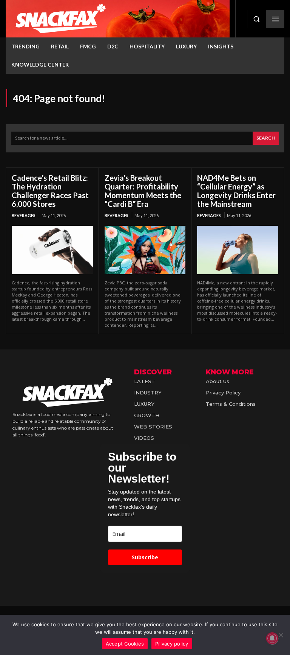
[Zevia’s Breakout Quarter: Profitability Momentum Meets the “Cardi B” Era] (145, 250)
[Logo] (118, 18)
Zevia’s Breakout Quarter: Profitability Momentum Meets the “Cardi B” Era (143, 190)
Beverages (23, 215)
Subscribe (145, 557)
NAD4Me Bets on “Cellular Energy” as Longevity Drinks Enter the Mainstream (236, 190)
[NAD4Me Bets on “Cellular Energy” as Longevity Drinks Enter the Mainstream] (237, 250)
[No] (280, 635)
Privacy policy (171, 644)
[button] (256, 19)
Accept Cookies (125, 644)
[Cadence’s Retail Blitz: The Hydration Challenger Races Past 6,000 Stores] (52, 250)
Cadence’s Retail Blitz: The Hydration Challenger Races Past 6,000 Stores (50, 190)
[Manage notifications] (272, 638)
